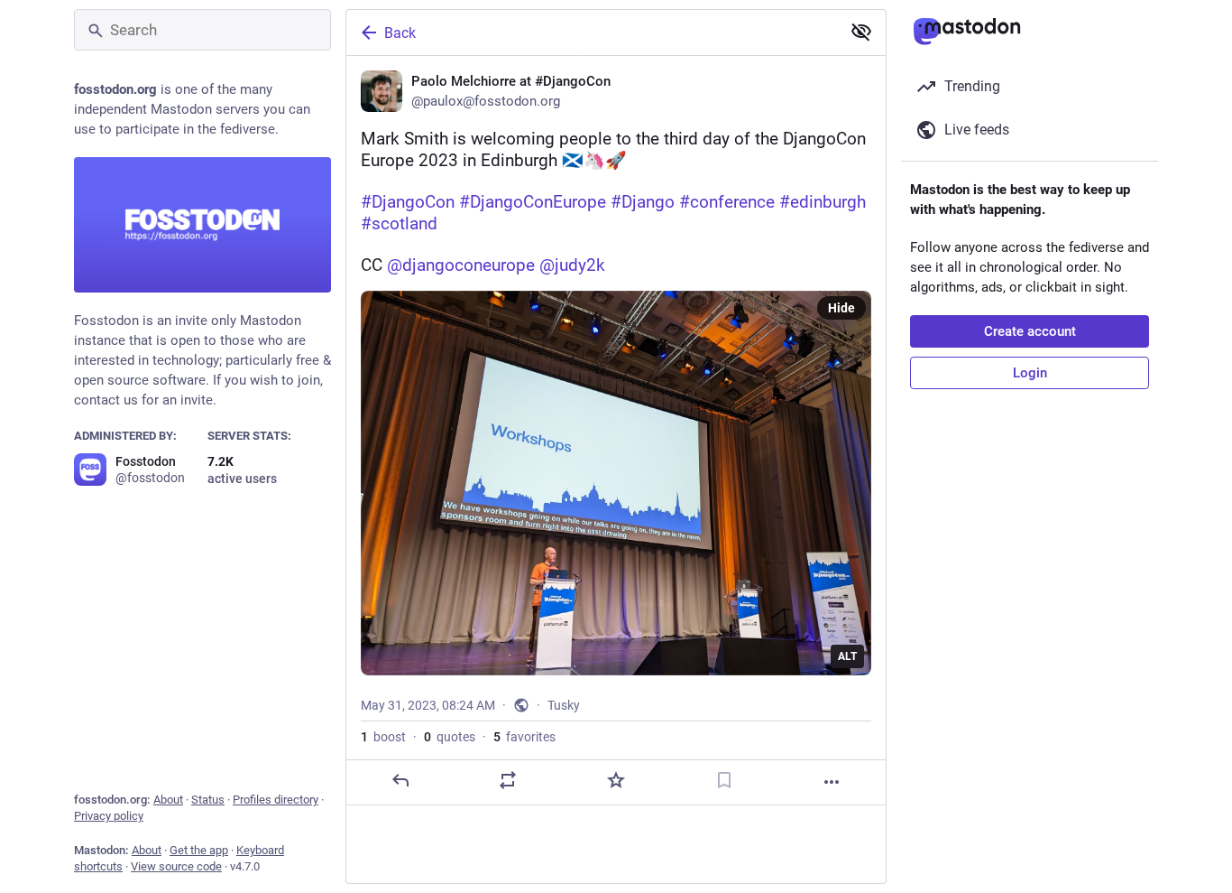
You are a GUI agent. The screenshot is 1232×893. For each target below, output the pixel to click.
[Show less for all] (861, 31)
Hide (841, 308)
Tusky (563, 705)
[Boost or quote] (508, 780)
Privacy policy (108, 816)
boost (383, 737)
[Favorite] (616, 780)
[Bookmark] (724, 780)
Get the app (199, 850)
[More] (831, 782)
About (168, 799)
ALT (847, 656)
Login (1030, 373)
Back (400, 33)
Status (208, 799)
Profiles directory (275, 799)
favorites (524, 737)
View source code (176, 866)
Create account (1030, 331)
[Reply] (400, 780)
